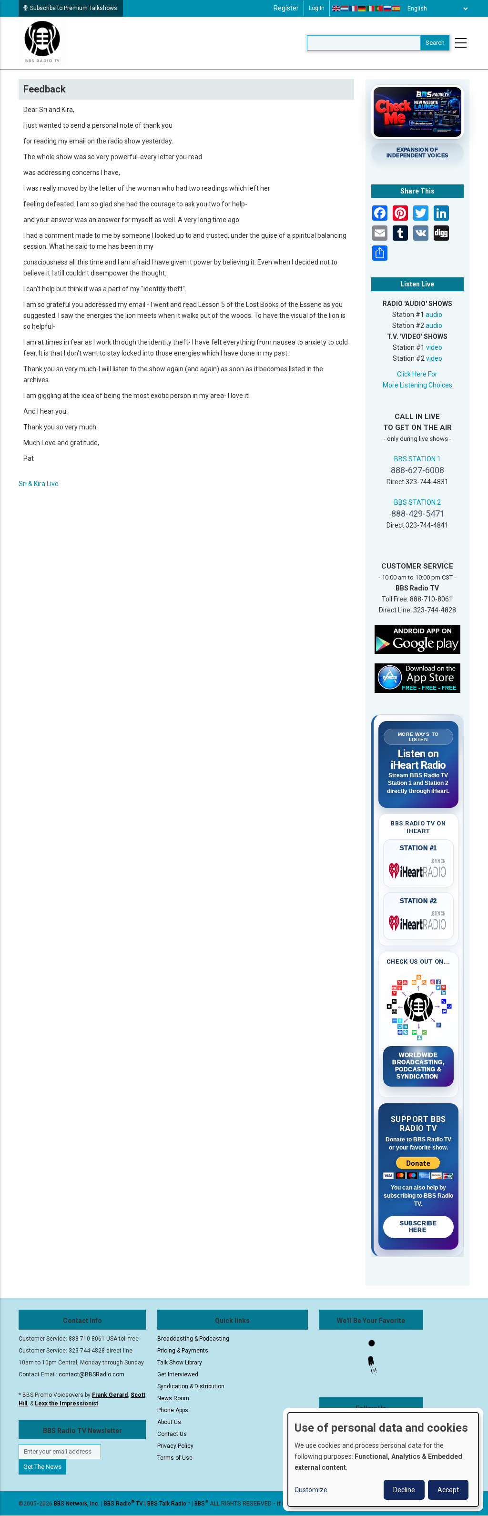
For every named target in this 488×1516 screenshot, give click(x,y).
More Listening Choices (417, 385)
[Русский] (388, 8)
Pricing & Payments (182, 1350)
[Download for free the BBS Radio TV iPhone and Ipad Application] (417, 678)
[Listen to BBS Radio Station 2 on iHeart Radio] (418, 921)
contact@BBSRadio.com (91, 1374)
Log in (317, 8)
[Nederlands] (345, 8)
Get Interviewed (177, 1374)
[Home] (42, 42)
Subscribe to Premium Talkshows (73, 8)
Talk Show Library (179, 1362)
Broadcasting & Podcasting (193, 1338)
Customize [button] (311, 1490)
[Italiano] (370, 8)
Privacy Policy (175, 1446)
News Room (173, 1398)
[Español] (396, 8)
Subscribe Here (418, 1226)
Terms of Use (175, 1458)
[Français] (353, 8)
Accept (448, 1490)
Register (286, 8)
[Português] (379, 8)
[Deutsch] (362, 8)
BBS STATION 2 (417, 502)
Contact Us (172, 1434)
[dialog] (383, 1459)
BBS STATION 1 (417, 459)
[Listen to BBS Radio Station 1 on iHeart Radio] (418, 869)
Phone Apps (172, 1410)
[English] (336, 8)
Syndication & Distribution (190, 1386)
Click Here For (417, 374)
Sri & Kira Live (39, 484)
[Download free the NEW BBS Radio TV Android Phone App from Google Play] (417, 639)
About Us (169, 1422)
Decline (404, 1490)
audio (434, 314)
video (434, 347)
